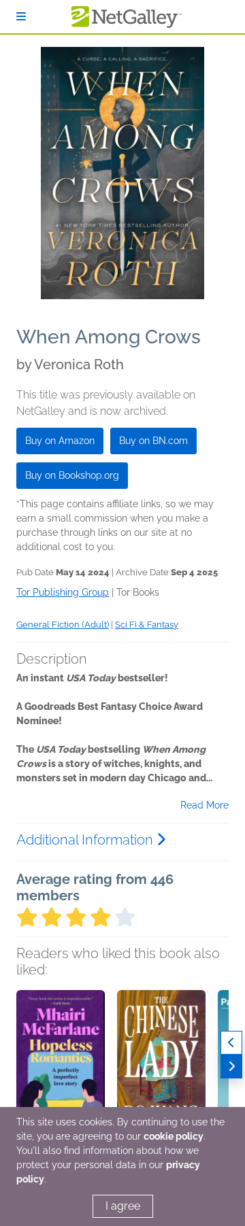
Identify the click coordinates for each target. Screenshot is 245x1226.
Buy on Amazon (60, 440)
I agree (122, 1205)
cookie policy (173, 1136)
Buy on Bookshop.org (72, 475)
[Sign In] (21, 16)
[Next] (231, 1066)
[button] (60, 1061)
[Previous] (231, 1043)
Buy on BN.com (153, 440)
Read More (204, 805)
